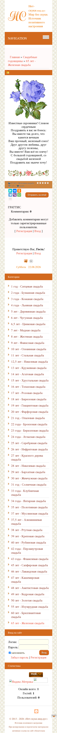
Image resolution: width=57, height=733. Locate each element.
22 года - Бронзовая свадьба (29, 424)
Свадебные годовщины (22, 59)
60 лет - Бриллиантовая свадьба (26, 615)
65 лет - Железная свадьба (22, 63)
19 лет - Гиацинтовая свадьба (29, 405)
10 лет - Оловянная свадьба (28, 349)
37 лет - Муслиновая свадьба (29, 513)
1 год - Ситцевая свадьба (27, 286)
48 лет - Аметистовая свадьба (30, 588)
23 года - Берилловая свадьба (29, 430)
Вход (37, 231)
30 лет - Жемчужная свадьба (29, 478)
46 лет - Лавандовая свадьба (29, 571)
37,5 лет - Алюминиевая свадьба (26, 522)
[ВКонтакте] (15, 191)
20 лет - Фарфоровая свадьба (29, 412)
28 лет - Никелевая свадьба (28, 466)
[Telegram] (10, 195)
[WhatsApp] (19, 195)
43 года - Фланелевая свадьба (29, 559)
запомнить (18, 653)
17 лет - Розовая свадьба (26, 393)
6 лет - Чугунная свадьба (27, 318)
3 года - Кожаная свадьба (27, 299)
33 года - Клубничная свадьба (25, 493)
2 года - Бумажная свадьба (28, 293)
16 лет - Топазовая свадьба (28, 387)
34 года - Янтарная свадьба (28, 501)
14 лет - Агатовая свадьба (27, 374)
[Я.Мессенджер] (10, 191)
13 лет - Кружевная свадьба (28, 368)
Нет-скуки (36, 8)
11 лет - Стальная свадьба (27, 355)
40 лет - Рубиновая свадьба (28, 542)
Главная (14, 57)
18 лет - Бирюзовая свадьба (28, 399)
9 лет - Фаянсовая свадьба (27, 343)
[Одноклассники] (19, 191)
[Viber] (15, 195)
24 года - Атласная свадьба (28, 437)
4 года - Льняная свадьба (27, 305)
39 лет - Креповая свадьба (27, 536)
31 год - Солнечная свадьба (28, 484)
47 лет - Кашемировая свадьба (25, 579)
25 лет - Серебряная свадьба (29, 443)
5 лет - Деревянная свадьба (28, 311)
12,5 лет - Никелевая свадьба (29, 361)
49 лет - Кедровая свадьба (27, 594)
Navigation (17, 38)
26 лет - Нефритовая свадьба (29, 449)
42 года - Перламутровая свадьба (27, 550)
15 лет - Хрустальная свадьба (29, 380)
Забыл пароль (19, 657)
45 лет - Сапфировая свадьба (29, 565)
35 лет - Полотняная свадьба (29, 507)
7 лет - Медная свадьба (25, 330)
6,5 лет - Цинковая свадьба (28, 324)
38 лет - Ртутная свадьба (26, 530)
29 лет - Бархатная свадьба (28, 472)
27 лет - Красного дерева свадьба (27, 457)
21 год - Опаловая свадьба (28, 418)
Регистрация (24, 231)
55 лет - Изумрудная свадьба (29, 607)
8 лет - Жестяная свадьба (27, 336)
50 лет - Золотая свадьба (26, 600)
